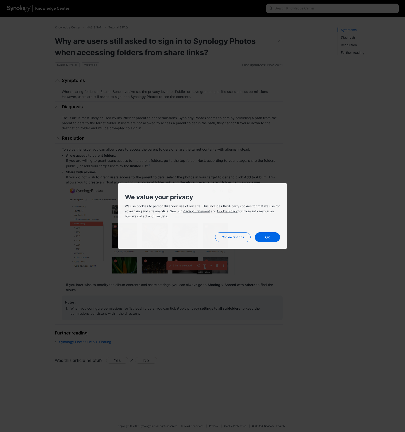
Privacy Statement (196, 211)
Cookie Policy (227, 211)
